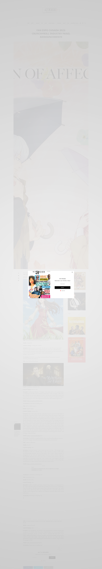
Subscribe (63, 290)
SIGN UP (62, 287)
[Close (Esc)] (72, 272)
